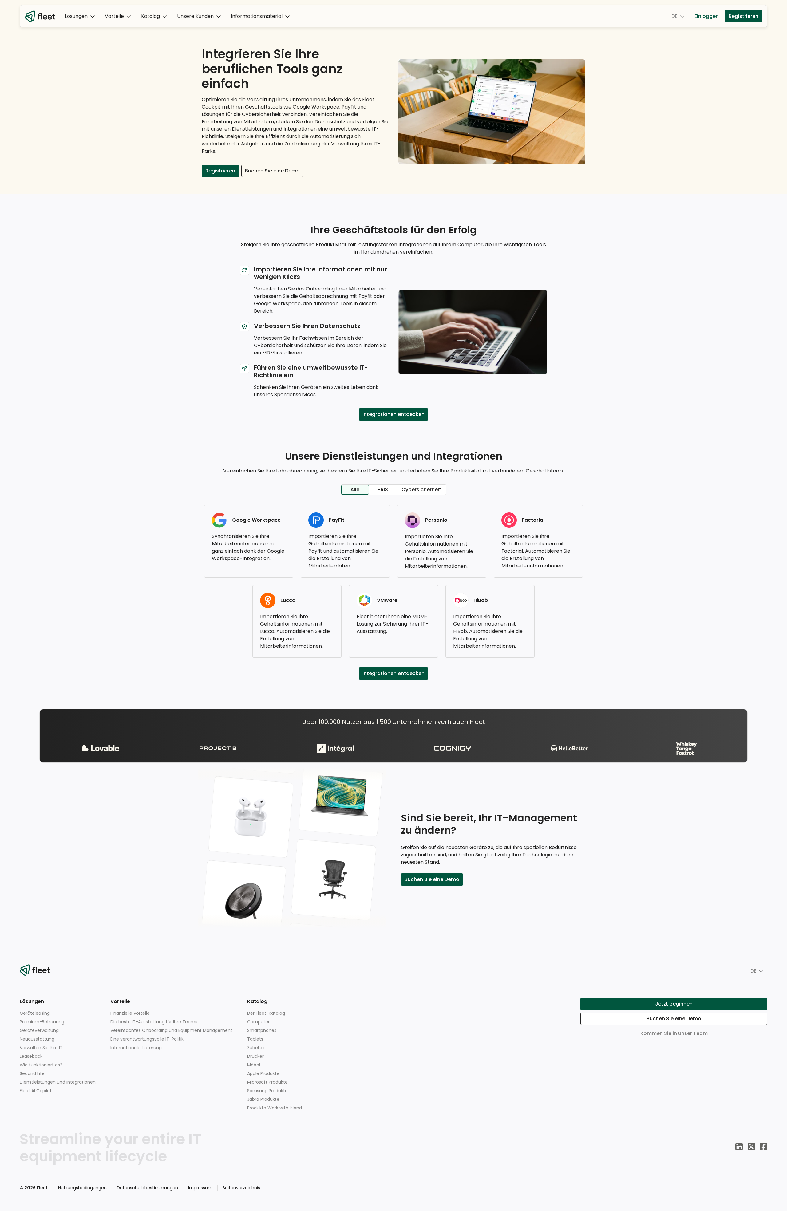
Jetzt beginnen (674, 1003)
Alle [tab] (354, 489)
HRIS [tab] (382, 489)
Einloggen (706, 16)
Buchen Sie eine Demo (272, 170)
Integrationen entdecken (393, 414)
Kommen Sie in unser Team (674, 1033)
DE (674, 16)
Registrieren (743, 16)
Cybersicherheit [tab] (421, 489)
